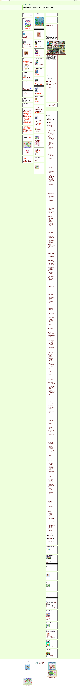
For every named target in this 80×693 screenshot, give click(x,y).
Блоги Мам (25, 93)
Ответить (50, 87)
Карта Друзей (29, 88)
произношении (48, 588)
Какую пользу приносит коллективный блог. (38, 164)
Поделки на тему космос (27, 138)
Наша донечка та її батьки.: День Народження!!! (51, 521)
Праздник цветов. (51, 373)
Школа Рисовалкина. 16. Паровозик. (51, 284)
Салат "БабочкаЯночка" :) (51, 394)
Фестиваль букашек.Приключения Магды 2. (51, 245)
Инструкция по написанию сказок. (50, 323)
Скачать (51, 637)
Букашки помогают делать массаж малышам (51, 251)
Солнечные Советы (27, 120)
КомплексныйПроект (45, 7)
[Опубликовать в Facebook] (50, 78)
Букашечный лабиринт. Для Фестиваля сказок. (51, 418)
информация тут (48, 607)
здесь (28, 674)
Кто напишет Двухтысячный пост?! (51, 371)
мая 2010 (49, 535)
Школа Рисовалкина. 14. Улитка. (51, 496)
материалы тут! (49, 552)
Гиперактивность (49, 606)
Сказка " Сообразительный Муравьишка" (51, 130)
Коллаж (25, 158)
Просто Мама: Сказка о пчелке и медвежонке (51, 380)
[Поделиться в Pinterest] (51, 78)
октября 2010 (50, 122)
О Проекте (36, 73)
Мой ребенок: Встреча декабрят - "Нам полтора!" (51, 261)
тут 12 (35, 108)
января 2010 (50, 541)
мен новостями (26, 126)
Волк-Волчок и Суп (38, 112)
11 (47, 116)
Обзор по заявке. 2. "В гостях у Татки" (51, 464)
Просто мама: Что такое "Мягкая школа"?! (51, 301)
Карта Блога (27, 35)
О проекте (48, 560)
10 (47, 118)
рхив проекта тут (37, 74)
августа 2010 (50, 125)
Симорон (25, 121)
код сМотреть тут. (28, 28)
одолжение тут (37, 55)
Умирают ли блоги (27, 111)
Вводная (25, 46)
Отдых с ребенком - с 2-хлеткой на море (51, 298)
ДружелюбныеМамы (26, 95)
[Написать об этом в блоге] (49, 78)
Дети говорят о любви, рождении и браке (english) (51, 391)
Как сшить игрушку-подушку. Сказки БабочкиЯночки (51, 433)
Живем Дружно (26, 115)
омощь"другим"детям (28, 114)
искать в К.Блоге (28, 116)
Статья (25, 159)
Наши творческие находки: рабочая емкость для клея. (51, 295)
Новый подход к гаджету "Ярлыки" (50, 355)
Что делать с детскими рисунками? (50, 499)
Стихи (25, 162)
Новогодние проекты (26, 62)
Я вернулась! (50, 281)
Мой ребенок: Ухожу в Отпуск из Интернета (51, 526)
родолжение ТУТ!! (37, 75)
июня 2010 (50, 128)
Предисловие (25, 44)
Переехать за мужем (38, 668)
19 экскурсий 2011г (26, 78)
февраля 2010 (50, 539)
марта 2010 (50, 538)
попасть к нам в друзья (27, 127)
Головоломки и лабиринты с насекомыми (50, 161)
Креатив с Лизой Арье (36, 7)
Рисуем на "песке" (51, 317)
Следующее (48, 104)
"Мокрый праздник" (51, 274)
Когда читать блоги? (27, 117)
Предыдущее (54, 104)
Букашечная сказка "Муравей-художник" (51, 194)
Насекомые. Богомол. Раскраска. (50, 514)
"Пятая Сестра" (41, 663)
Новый (36, 170)
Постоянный (37, 169)
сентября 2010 (50, 123)
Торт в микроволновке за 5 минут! (51, 533)
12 (47, 115)
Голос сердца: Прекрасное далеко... (50, 230)
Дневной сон (54, 607)
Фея (49, 83)
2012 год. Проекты (27, 60)
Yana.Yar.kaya (41, 662)
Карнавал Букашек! (51, 276)
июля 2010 (50, 126)
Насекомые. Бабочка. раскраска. (50, 529)
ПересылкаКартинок (27, 119)
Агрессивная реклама (27, 113)
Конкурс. (36, 46)
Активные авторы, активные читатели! (51, 157)
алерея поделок (52, 619)
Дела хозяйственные (51, 256)
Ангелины (37, 110)
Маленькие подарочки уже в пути (51, 471)
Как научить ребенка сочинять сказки (51, 333)
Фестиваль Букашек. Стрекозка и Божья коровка (51, 377)
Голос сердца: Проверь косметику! (50, 428)
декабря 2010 (50, 119)
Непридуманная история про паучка (50, 350)
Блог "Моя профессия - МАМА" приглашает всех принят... (51, 503)
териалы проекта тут (38, 54)
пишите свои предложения (27, 63)
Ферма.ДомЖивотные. (27, 7)
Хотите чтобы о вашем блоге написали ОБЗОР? (51, 517)
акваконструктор (51, 286)
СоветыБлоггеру (26, 106)
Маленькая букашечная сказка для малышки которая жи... (51, 142)
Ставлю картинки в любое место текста (51, 209)
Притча (49, 374)
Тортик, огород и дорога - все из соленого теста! (51, 254)
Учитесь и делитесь (27, 112)
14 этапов (39, 150)
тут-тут (28, 55)
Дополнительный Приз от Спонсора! (51, 172)
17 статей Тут (25, 47)
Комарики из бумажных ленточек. (50, 477)
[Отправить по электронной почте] (48, 78)
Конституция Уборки (27, 122)
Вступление (48, 587)
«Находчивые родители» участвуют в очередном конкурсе (50, 481)
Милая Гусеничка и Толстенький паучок (51, 458)
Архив (52, 7)
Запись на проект (49, 636)
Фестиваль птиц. (26, 61)
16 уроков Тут (25, 45)
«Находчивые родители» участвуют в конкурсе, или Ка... (50, 508)
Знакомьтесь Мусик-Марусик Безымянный (51, 268)
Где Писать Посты (27, 118)
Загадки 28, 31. (37, 141)
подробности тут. (39, 37)
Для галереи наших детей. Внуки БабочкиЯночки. (51, 415)
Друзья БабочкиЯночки (28, 2)
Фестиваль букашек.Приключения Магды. (51, 461)
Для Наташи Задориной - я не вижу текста (51, 199)
